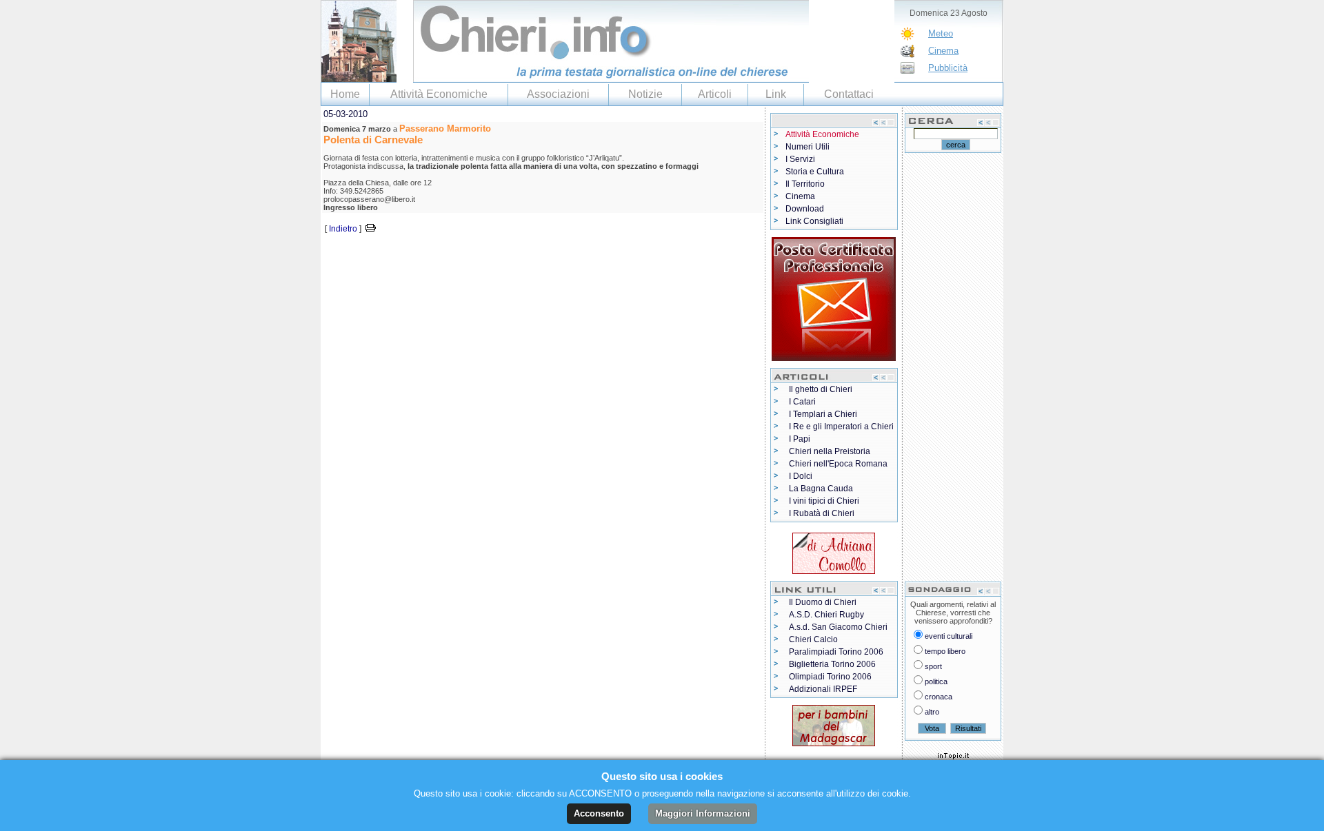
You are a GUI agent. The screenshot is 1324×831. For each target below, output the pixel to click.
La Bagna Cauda (821, 488)
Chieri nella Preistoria (829, 451)
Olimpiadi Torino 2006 (830, 676)
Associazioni (558, 94)
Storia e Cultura (814, 171)
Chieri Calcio (813, 639)
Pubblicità (947, 68)
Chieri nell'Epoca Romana (838, 464)
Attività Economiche (439, 94)
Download (804, 209)
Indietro (343, 229)
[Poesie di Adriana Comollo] (833, 550)
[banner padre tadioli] (833, 723)
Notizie (645, 94)
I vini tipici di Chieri (824, 501)
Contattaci (849, 94)
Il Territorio (805, 184)
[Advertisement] (482, 257)
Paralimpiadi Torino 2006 (836, 652)
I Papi (799, 439)
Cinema (943, 50)
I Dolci (800, 476)
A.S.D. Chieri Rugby (826, 614)
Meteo (940, 33)
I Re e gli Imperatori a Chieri (841, 426)
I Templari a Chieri (823, 414)
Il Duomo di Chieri (822, 602)
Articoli (715, 94)
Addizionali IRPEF (823, 689)
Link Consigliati (814, 221)
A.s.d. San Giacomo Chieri (838, 627)
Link (775, 94)
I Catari (802, 402)
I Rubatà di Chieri (821, 513)
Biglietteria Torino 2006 (832, 664)
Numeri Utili (807, 147)
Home (345, 94)
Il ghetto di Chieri (820, 389)
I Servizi (800, 159)
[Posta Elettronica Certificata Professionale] (834, 296)
